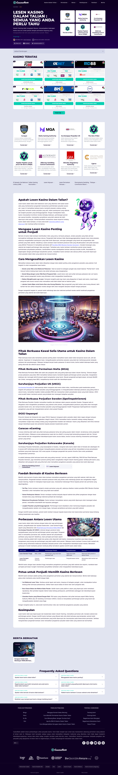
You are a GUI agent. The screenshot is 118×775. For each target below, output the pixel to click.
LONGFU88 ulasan (28, 82)
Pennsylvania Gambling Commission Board (82, 183)
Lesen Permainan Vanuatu (64, 183)
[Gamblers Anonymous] (31, 758)
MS (15, 743)
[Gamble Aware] (78, 758)
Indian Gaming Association (33, 183)
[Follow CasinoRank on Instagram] (87, 743)
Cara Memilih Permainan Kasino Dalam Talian (57, 715)
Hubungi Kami (91, 715)
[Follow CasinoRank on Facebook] (83, 743)
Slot (25, 721)
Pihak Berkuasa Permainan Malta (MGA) (49, 528)
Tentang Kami (91, 712)
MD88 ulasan (89, 82)
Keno (24, 715)
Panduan (94, 2)
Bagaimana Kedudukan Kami (91, 721)
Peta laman (85, 772)
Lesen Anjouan (48, 182)
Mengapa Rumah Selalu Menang (57, 712)
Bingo (25, 712)
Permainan (64, 2)
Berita (103, 2)
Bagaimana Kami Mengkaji (91, 718)
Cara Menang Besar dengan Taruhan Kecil (57, 718)
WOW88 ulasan (90, 106)
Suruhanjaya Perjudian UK (26, 387)
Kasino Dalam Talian (50, 2)
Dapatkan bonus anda (28, 79)
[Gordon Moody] (56, 758)
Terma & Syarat (34, 772)
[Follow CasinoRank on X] (91, 743)
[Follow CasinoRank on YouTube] (95, 743)
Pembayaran (83, 2)
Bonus (73, 2)
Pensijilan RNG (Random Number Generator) (65, 245)
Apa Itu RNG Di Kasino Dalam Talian (57, 721)
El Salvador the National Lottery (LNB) (20, 183)
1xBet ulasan (59, 82)
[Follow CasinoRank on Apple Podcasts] (103, 743)
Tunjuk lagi (58, 112)
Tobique (92, 182)
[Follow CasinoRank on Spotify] (99, 743)
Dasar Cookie (60, 772)
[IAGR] (22, 758)
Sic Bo (25, 718)
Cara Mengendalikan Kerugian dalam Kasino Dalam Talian (57, 724)
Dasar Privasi (91, 724)
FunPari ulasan (28, 106)
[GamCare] (42, 758)
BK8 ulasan (59, 106)
